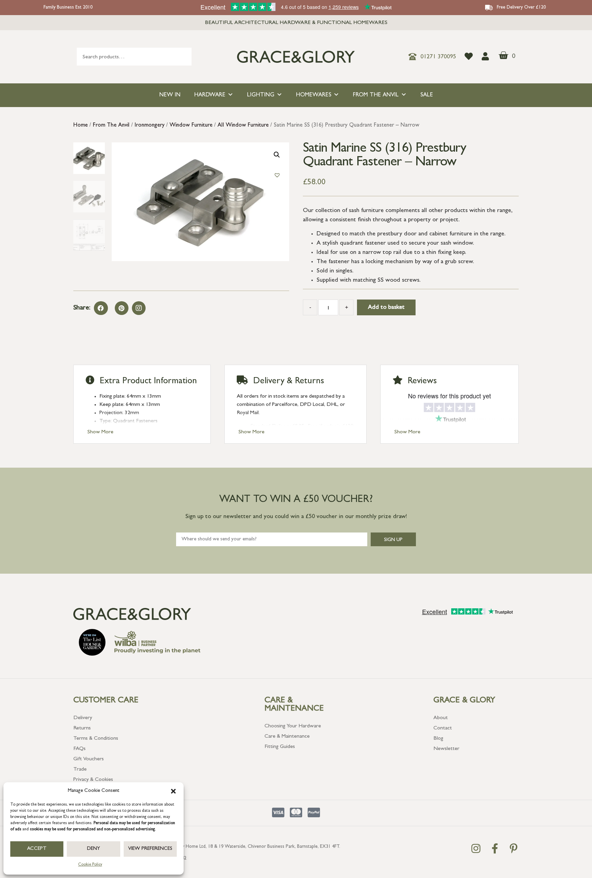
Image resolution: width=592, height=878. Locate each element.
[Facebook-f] (495, 848)
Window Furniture (191, 125)
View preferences (150, 849)
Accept (37, 849)
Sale (426, 95)
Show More (100, 432)
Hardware (209, 95)
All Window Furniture (243, 125)
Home (80, 125)
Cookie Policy (90, 865)
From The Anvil (376, 95)
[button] (173, 791)
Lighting (260, 95)
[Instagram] (139, 308)
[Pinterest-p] (513, 848)
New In (170, 95)
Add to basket (386, 308)
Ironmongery (149, 125)
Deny (93, 849)
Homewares (313, 95)
